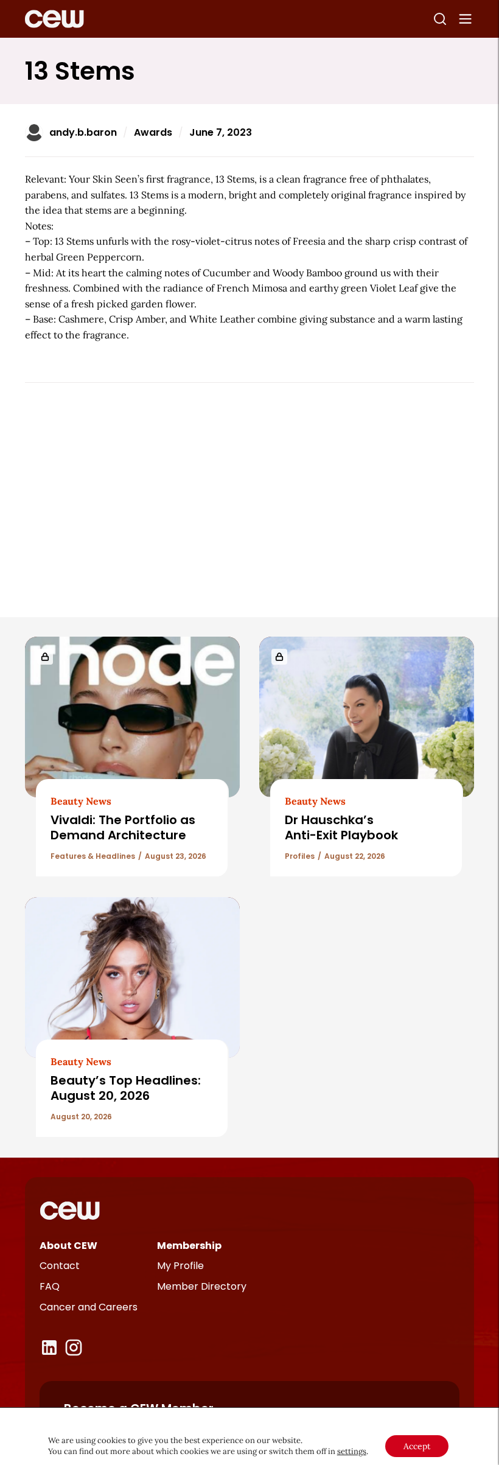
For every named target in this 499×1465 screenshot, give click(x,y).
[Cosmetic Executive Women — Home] (54, 19)
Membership (189, 1246)
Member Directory (201, 1286)
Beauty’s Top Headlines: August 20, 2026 (126, 1088)
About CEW (68, 1246)
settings (351, 1451)
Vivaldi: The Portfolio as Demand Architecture (123, 827)
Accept (416, 1446)
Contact (60, 1266)
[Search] (440, 19)
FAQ (50, 1286)
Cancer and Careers (89, 1307)
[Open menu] (465, 18)
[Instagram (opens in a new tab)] (73, 1347)
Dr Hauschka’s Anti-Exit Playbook (341, 827)
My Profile (180, 1266)
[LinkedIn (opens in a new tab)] (49, 1347)
